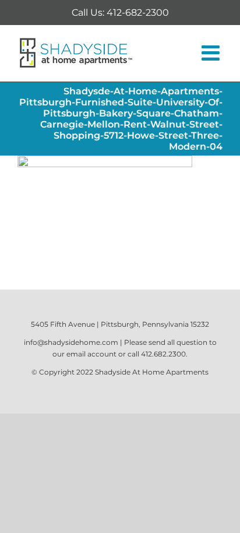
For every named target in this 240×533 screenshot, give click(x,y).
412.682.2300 (163, 354)
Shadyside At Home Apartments (152, 372)
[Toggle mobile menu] (212, 53)
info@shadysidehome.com (71, 342)
